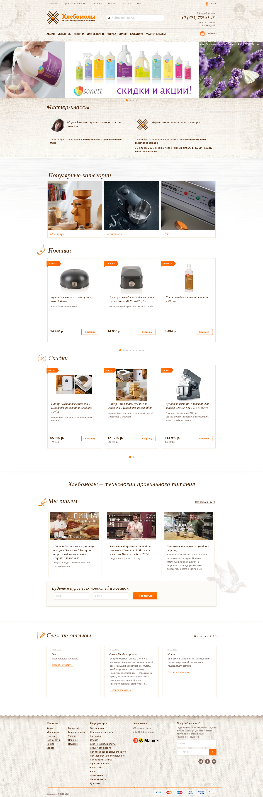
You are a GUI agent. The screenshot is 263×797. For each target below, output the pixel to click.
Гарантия (97, 3)
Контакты (112, 3)
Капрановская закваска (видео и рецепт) (188, 548)
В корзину (90, 332)
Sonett (123, 33)
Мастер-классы (156, 33)
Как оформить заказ (101, 759)
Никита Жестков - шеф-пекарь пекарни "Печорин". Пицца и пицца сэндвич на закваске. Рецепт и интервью (74, 552)
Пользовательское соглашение (107, 755)
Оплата (127, 3)
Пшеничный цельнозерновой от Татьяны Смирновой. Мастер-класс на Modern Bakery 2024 (130, 550)
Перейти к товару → (63, 664)
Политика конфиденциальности (108, 751)
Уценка (72, 736)
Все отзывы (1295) (205, 636)
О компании (97, 728)
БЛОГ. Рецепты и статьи (103, 743)
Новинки (73, 739)
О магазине (52, 3)
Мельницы (64, 33)
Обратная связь (142, 728)
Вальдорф (136, 33)
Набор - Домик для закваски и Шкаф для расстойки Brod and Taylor (71, 408)
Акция (51, 33)
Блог (139, 3)
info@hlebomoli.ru (143, 732)
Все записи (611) (205, 501)
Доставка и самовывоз (75, 3)
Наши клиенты (98, 779)
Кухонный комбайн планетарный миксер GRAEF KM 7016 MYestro (187, 406)
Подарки (73, 743)
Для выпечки (95, 33)
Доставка (95, 783)
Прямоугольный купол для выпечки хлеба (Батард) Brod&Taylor (131, 299)
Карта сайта (96, 767)
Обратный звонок (206, 13)
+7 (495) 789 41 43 (198, 17)
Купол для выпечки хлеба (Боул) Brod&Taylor (71, 299)
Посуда (111, 33)
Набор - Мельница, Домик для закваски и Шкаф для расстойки (130, 406)
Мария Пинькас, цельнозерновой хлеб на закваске (94, 124)
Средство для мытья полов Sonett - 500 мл (188, 299)
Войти (213, 3)
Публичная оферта (100, 747)
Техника (79, 33)
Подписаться (145, 595)
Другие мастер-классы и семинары (176, 122)
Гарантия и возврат (100, 763)
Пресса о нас (97, 775)
